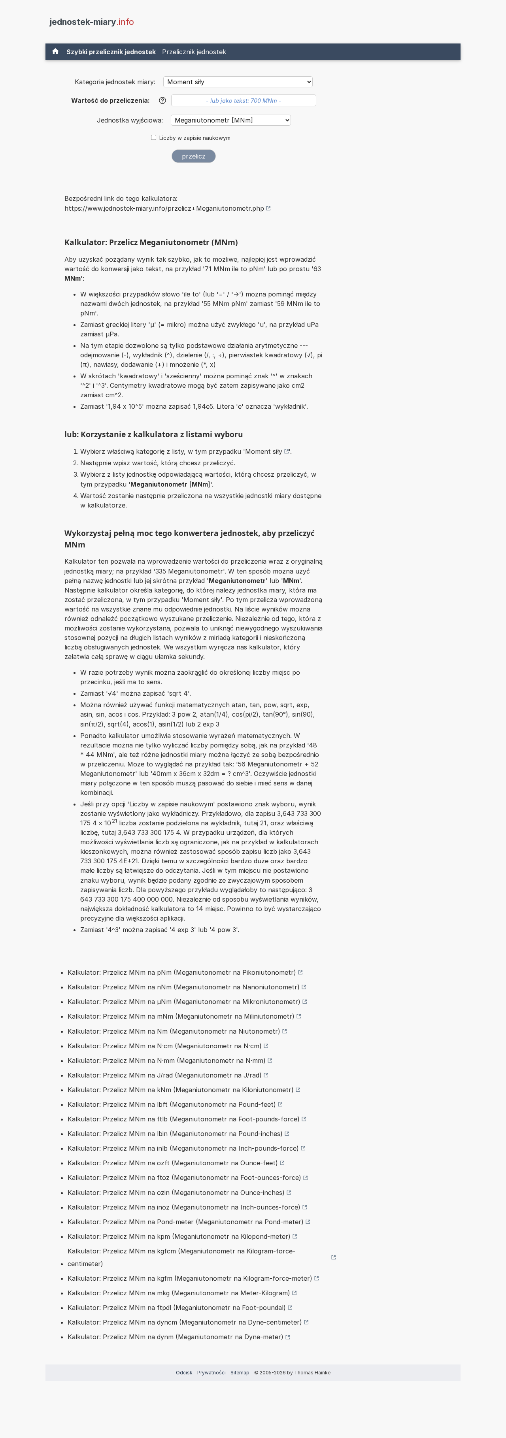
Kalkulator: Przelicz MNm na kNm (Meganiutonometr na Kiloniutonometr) (181, 1090)
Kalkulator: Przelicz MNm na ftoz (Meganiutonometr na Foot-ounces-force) (184, 1177)
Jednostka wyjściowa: (131, 120)
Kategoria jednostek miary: (115, 82)
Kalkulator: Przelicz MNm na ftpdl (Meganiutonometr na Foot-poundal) (177, 1308)
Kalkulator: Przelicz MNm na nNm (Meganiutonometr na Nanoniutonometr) (184, 987)
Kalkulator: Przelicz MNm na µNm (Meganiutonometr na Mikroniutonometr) (184, 1002)
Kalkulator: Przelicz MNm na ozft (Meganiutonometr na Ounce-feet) (173, 1163)
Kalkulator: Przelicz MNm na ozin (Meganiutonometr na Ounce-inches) (176, 1192)
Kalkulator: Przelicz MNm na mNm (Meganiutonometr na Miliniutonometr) (181, 1016)
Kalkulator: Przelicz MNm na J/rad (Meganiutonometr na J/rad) (165, 1075)
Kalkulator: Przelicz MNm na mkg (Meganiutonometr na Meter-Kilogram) (179, 1293)
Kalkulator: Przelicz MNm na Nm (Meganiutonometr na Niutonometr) (174, 1031)
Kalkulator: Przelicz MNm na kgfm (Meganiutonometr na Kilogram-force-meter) (190, 1278)
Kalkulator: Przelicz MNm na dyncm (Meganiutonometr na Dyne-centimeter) (185, 1322)
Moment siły (263, 451)
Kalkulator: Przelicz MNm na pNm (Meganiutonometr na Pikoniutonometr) (182, 972)
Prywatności (211, 1373)
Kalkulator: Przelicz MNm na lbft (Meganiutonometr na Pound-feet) (172, 1104)
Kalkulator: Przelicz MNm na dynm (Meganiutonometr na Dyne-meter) (175, 1337)
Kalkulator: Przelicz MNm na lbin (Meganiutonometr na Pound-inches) (175, 1134)
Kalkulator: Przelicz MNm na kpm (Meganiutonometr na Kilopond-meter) (179, 1236)
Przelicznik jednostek (194, 52)
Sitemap (239, 1373)
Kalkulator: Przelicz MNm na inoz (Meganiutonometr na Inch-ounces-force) (184, 1207)
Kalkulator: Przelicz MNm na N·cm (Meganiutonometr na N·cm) (165, 1046)
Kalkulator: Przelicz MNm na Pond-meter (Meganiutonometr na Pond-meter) (186, 1222)
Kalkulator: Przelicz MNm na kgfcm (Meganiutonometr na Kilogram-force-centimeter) (181, 1257)
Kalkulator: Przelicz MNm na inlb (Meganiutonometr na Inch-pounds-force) (183, 1148)
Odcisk (184, 1373)
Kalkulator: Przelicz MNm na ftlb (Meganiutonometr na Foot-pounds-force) (184, 1119)
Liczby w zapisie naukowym (194, 138)
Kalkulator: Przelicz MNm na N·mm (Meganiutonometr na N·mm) (167, 1060)
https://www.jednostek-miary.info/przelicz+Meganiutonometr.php (164, 208)
